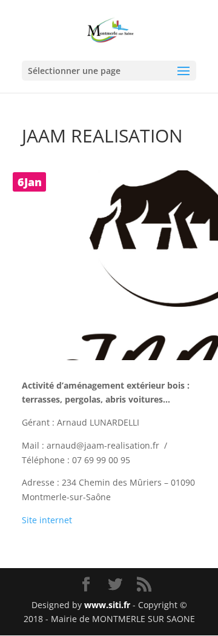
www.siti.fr (107, 605)
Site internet (47, 520)
